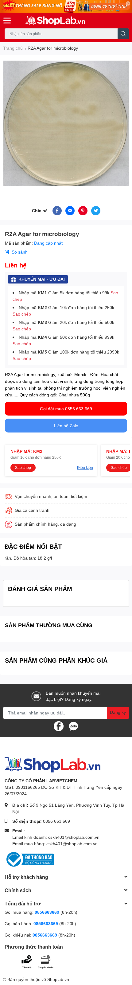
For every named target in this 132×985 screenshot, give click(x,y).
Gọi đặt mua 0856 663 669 (66, 408)
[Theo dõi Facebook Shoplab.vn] (59, 725)
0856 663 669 (56, 821)
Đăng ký (118, 712)
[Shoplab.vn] (55, 20)
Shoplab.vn (58, 979)
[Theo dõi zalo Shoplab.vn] (73, 725)
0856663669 (47, 912)
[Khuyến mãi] (66, 6)
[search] (123, 33)
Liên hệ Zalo (66, 425)
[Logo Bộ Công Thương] (29, 858)
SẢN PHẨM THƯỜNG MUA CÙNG (48, 625)
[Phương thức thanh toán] (42, 961)
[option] (66, 123)
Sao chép (22, 314)
